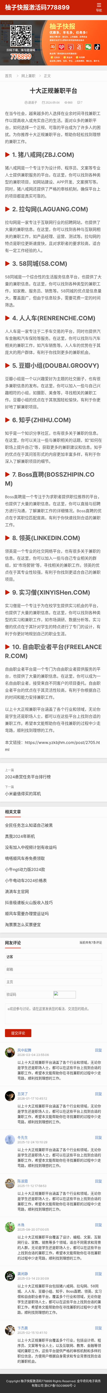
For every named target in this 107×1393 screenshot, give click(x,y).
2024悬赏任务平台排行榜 (28, 776)
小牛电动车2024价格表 (26, 880)
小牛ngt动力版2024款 (25, 869)
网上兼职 (28, 76)
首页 (8, 76)
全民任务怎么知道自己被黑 (29, 825)
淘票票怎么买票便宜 (23, 924)
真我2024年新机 (20, 836)
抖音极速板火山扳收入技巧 (29, 902)
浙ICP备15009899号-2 (60, 1385)
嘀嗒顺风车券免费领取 (25, 858)
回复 (98, 1050)
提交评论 (18, 1033)
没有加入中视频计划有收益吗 (31, 847)
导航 (99, 7)
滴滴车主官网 (17, 891)
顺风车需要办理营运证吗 (27, 913)
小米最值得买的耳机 (23, 793)
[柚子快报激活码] (53, 43)
